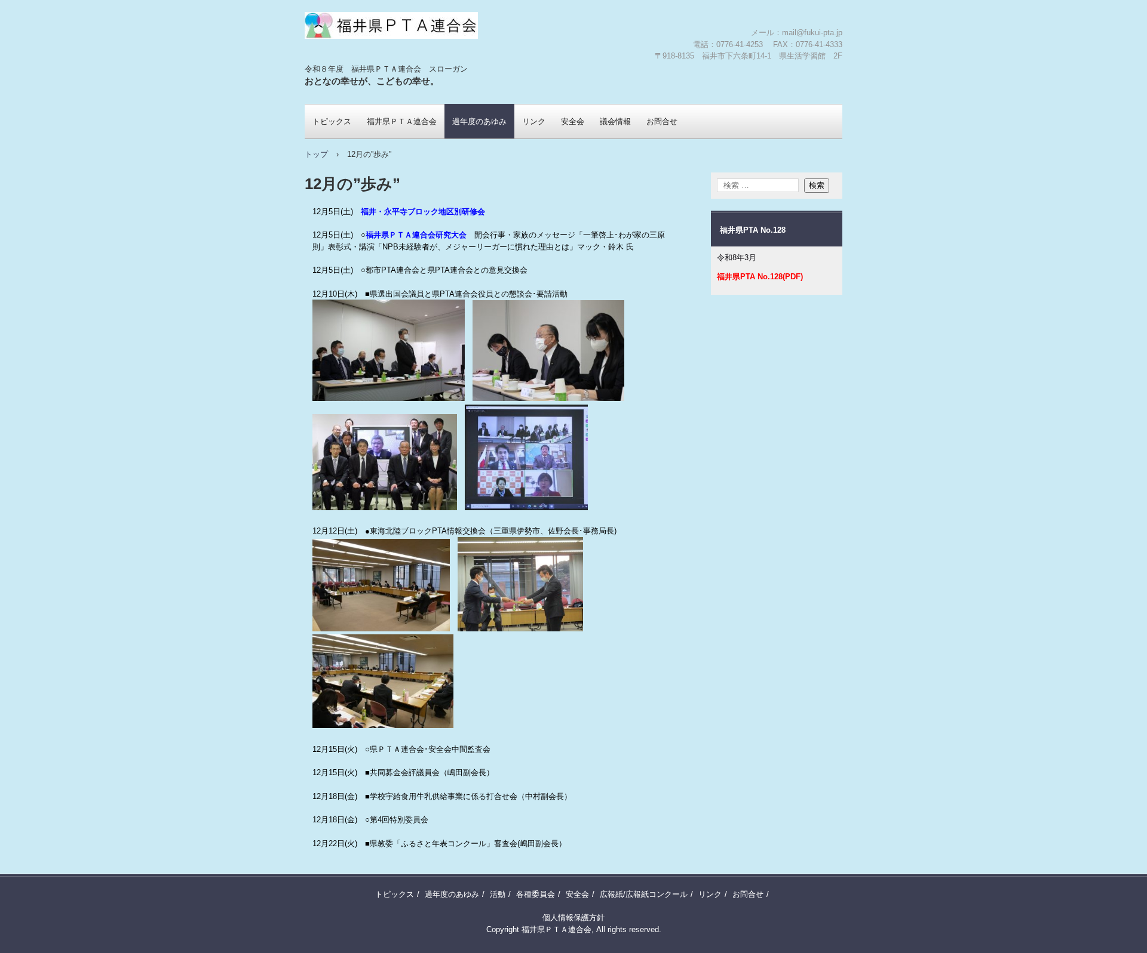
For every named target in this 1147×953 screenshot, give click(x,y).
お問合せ (661, 121)
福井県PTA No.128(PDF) (760, 276)
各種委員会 (535, 894)
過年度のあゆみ (479, 121)
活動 (497, 894)
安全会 (572, 121)
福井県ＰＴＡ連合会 (374, 63)
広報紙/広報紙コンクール (644, 894)
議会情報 (615, 121)
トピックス (331, 121)
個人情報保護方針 (573, 917)
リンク (533, 121)
